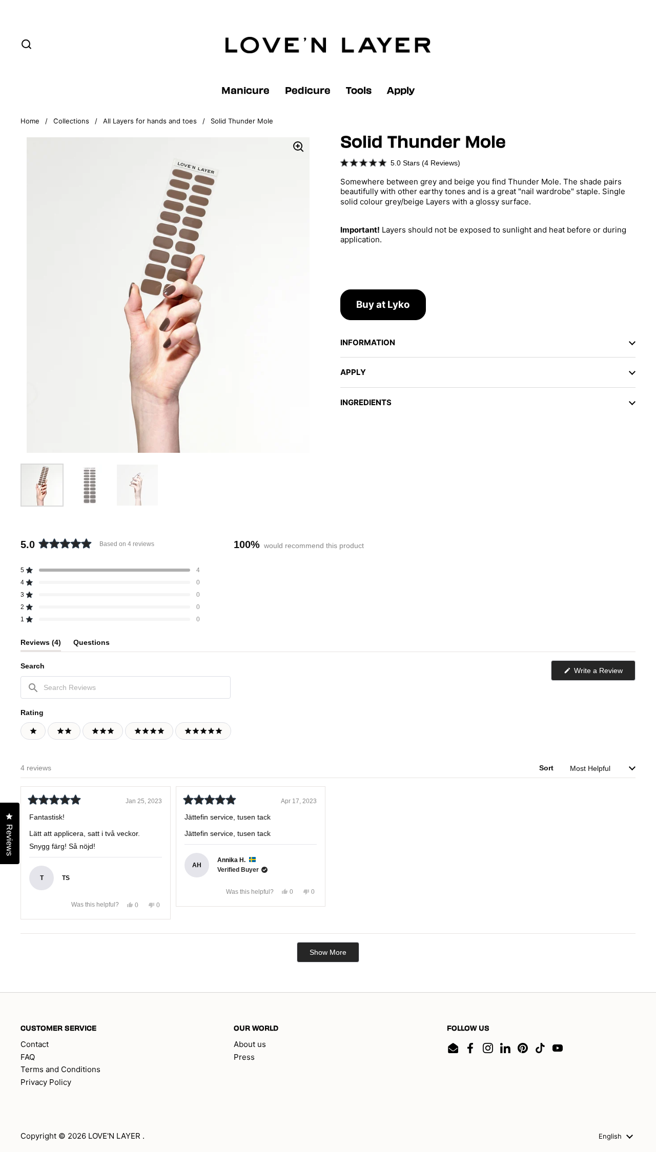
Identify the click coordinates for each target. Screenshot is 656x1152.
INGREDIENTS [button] (366, 402)
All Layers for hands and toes (150, 121)
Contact (34, 1044)
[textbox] (125, 687)
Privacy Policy (45, 1082)
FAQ (27, 1057)
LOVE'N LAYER (115, 1136)
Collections (71, 121)
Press (244, 1057)
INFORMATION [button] (367, 342)
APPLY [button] (353, 372)
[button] (400, 163)
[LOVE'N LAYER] (327, 45)
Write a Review (604, 673)
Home (29, 121)
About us (250, 1044)
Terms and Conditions (60, 1069)
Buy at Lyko (383, 304)
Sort (547, 768)
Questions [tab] (91, 645)
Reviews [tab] (40, 645)
